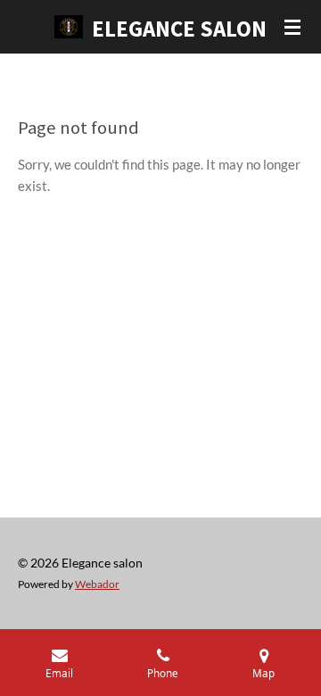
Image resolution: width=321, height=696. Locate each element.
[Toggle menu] (292, 27)
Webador (97, 583)
